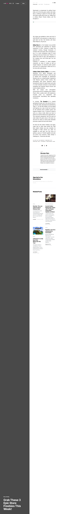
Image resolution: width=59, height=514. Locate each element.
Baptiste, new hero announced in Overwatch (50, 231)
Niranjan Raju (44, 153)
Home (34, 2)
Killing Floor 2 (42, 140)
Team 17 (39, 141)
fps (37, 140)
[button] (17, 3)
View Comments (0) (43, 169)
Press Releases (50, 203)
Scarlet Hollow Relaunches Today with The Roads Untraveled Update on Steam (50, 209)
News (4, 496)
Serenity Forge (35, 141)
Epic (36, 140)
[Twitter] (11, 3)
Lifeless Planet (47, 140)
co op (34, 140)
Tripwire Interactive (49, 141)
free (39, 140)
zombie (54, 141)
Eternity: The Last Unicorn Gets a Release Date (37, 207)
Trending (7, 496)
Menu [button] (23, 3)
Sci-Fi (51, 140)
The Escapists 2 (43, 141)
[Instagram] (13, 3)
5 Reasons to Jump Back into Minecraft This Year (38, 241)
